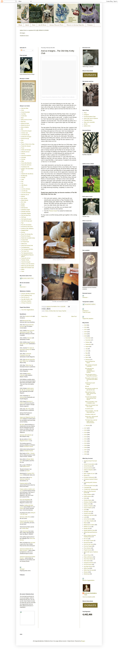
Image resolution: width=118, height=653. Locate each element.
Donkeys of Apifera (88, 502)
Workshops (87, 574)
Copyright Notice (88, 120)
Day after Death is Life (26, 299)
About (27, 25)
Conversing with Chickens (90, 482)
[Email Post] (68, 306)
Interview (29, 338)
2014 (85, 434)
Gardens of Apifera (88, 506)
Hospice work (87, 513)
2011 (85, 441)
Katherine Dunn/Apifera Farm (90, 594)
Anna (22, 110)
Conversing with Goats (89, 485)
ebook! (28, 470)
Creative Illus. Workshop (90, 489)
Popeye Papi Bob (62, 310)
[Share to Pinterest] (50, 309)
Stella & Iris (24, 243)
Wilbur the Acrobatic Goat (27, 267)
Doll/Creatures (87, 496)
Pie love (86, 538)
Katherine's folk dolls (89, 515)
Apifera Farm (87, 126)
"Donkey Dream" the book (90, 461)
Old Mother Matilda (26, 213)
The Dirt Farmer (88, 564)
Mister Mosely (24, 200)
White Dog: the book (89, 570)
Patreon (90, 25)
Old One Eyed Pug (26, 215)
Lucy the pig (24, 190)
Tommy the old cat (25, 258)
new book (32, 542)
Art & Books (42, 25)
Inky (22, 172)
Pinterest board (53, 211)
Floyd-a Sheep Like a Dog (27, 144)
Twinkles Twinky (25, 260)
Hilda (22, 161)
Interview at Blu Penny (25, 517)
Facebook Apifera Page (90, 116)
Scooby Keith (24, 239)
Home (20, 25)
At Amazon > (86, 310)
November (88, 340)
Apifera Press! (26, 466)
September (88, 344)
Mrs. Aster (23, 202)
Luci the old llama (25, 189)
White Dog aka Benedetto (27, 265)
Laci (22, 183)
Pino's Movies (87, 548)
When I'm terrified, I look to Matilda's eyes (91, 402)
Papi (22, 223)
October (87, 342)
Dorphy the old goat (26, 136)
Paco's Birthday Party (26, 295)
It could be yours (89, 408)
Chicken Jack (24, 133)
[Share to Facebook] (48, 309)
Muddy (23, 204)
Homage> (22, 569)
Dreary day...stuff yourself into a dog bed (91, 417)
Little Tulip (27, 408)
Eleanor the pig (25, 138)
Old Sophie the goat (26, 219)
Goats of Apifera (88, 507)
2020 (85, 331)
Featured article (24, 483)
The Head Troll (25, 251)
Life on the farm (88, 519)
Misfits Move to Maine (89, 524)
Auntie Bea (24, 115)
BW (22, 129)
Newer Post (44, 316)
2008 (85, 447)
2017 (85, 428)
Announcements (88, 468)
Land (85, 517)
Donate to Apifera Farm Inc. (75, 25)
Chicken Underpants (89, 477)
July (86, 348)
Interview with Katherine (26, 435)
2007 (85, 449)
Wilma (22, 269)
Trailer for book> (87, 312)
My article (22, 424)
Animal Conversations (89, 464)
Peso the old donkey (26, 224)
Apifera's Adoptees (88, 469)
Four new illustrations (25, 499)
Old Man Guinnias (25, 211)
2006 (85, 452)
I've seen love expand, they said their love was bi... (90, 398)
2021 (85, 329)
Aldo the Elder (24, 108)
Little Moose (24, 185)
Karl (22, 181)
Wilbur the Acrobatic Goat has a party (91, 406)
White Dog (86, 568)
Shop (33, 25)
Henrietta (23, 157)
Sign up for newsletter (89, 122)
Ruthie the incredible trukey (28, 238)
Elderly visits (87, 504)
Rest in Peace (87, 555)
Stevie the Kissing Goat (27, 245)
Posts (23, 50)
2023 (85, 325)
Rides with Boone (88, 557)
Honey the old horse (26, 165)
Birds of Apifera (25, 127)
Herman (23, 159)
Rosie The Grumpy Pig (27, 234)
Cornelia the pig (25, 134)
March (87, 357)
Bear (22, 117)
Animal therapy (87, 466)
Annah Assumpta (25, 112)
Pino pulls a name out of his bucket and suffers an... (91, 379)
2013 (85, 436)
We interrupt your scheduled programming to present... (90, 370)
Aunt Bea (23, 114)
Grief (85, 509)
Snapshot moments (89, 562)
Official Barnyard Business (90, 532)
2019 (85, 334)
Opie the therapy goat (26, 221)
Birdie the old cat (25, 125)
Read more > (23, 287)
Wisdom (86, 572)
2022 (85, 327)
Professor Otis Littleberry (27, 228)
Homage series (88, 511)
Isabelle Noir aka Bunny (27, 173)
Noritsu (46, 310)
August (87, 346)
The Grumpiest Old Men (27, 249)
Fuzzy (22, 148)
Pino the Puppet (88, 546)
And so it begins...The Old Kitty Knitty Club (91, 411)
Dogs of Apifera (88, 494)
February (87, 359)
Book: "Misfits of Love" (89, 473)
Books (85, 475)
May (86, 353)
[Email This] (43, 309)
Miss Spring (24, 198)
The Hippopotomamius (27, 253)
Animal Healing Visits (56, 25)
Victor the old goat (25, 262)
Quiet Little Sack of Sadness (91, 118)
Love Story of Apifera (89, 521)
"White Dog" (28, 365)
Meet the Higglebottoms (88, 580)
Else (22, 140)
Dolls (85, 498)
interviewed (25, 531)
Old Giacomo (24, 207)
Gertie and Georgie (26, 149)
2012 (85, 439)
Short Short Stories (88, 559)
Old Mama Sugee (25, 209)
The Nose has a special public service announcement (91, 421)
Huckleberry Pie (25, 166)
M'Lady (87, 386)
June (86, 351)
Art (84, 471)
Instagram (86, 114)
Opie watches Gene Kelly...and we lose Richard (90, 393)
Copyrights (86, 487)
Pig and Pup (87, 542)
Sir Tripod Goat (25, 241)
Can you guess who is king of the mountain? (91, 375)
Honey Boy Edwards (26, 163)
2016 (85, 430)
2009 (85, 445)
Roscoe (23, 232)
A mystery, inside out (90, 414)
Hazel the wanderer (26, 155)
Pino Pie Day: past (88, 544)
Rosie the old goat (25, 236)
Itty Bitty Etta (24, 175)
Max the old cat (25, 194)
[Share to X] (46, 309)
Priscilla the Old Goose (27, 226)
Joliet (22, 179)
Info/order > (85, 297)
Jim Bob (23, 177)
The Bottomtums (25, 247)
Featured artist (28, 316)
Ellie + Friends (30, 453)
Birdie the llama (25, 123)
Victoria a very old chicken (27, 263)
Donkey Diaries (88, 500)
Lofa (22, 187)
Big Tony (23, 121)
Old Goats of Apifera (26, 301)
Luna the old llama (26, 192)
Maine (85, 522)
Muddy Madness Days (89, 530)
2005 (85, 454)
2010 (85, 443)
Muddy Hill (86, 528)
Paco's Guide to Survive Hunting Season (90, 536)
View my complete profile (89, 597)
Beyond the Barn (27, 320)
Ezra (22, 142)
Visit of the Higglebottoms (27, 309)
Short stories (87, 560)
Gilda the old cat (25, 151)
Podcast (22, 508)
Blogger (83, 641)
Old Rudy (23, 217)
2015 (85, 432)
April (86, 355)
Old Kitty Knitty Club (53, 310)
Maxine (23, 196)
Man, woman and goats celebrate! (91, 365)
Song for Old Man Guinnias (28, 293)
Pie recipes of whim (89, 540)
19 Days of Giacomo (26, 303)
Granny (23, 153)
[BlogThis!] (44, 309)
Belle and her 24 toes (26, 119)
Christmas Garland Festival (90, 479)
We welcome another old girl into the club (91, 389)
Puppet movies (87, 550)
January (87, 425)
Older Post (74, 316)
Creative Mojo (24, 528)
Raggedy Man (24, 230)
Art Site (85, 124)
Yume (22, 271)
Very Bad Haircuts (88, 566)
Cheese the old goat (26, 131)
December (88, 338)
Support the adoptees (88, 318)
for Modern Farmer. (28, 446)
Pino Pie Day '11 (25, 297)
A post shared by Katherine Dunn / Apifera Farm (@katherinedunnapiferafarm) (64, 97)
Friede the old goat (26, 146)
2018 (85, 336)
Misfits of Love (87, 526)
